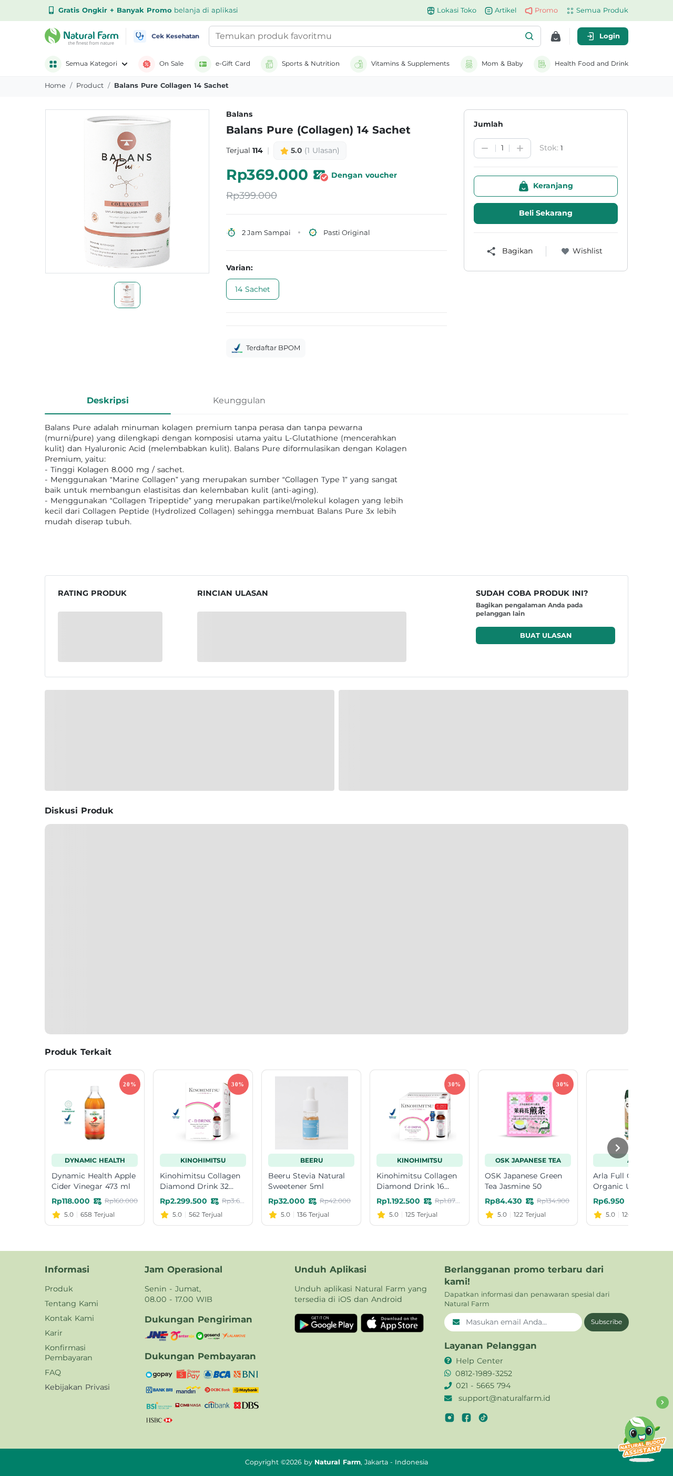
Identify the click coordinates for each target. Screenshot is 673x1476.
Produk (59, 1289)
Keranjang (553, 185)
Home (55, 85)
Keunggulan (239, 400)
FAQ (53, 1372)
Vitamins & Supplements (410, 63)
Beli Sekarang (546, 213)
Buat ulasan (546, 635)
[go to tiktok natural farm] (483, 1417)
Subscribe (606, 1322)
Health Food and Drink (591, 63)
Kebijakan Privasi (77, 1387)
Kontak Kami (69, 1318)
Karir (54, 1333)
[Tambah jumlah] (520, 148)
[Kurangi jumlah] (484, 148)
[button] (529, 36)
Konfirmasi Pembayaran (69, 1353)
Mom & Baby (502, 63)
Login (609, 36)
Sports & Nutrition (311, 63)
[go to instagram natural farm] (449, 1417)
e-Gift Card (233, 63)
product (90, 85)
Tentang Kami (71, 1303)
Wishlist (588, 251)
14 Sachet (252, 289)
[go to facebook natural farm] (466, 1417)
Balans (239, 114)
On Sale (171, 63)
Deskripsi (108, 400)
